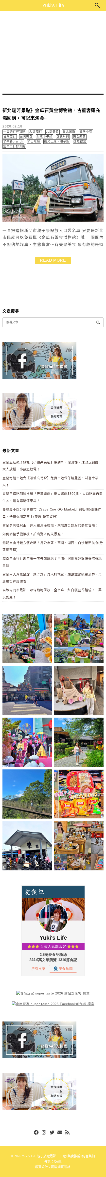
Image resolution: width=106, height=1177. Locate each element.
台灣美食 (26, 136)
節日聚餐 (33, 141)
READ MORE (53, 260)
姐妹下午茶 (44, 136)
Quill (57, 1161)
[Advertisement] (53, 52)
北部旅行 (35, 131)
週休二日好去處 (14, 146)
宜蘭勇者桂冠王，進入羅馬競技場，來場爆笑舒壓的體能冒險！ (50, 525)
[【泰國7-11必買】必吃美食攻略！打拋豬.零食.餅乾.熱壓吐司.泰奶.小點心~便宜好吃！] (79, 794)
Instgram (44, 1132)
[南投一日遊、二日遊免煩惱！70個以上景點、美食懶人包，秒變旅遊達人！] (79, 639)
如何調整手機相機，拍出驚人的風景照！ (33, 534)
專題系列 (62, 136)
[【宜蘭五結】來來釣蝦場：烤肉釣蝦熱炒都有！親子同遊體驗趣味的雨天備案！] (27, 846)
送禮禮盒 (79, 141)
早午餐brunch (13, 141)
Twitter (52, 1132)
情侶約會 (79, 136)
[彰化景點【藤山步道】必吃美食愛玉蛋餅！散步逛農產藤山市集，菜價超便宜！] (27, 639)
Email (59, 1132)
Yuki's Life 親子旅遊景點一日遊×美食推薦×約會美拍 (58, 1156)
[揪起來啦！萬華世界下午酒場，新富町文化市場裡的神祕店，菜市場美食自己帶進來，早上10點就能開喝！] (79, 846)
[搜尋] (98, 322)
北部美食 (52, 131)
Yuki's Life (53, 5)
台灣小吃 (85, 131)
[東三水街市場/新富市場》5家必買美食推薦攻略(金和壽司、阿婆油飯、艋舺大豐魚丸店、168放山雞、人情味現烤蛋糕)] (27, 691)
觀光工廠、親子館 (57, 141)
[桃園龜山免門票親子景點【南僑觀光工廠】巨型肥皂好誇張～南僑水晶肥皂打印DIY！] (79, 691)
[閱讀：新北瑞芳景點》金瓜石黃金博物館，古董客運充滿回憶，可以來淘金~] (53, 220)
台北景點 (69, 131)
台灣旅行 (9, 136)
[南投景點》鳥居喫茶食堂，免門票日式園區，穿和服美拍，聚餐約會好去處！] (79, 743)
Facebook (36, 1132)
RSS (67, 1132)
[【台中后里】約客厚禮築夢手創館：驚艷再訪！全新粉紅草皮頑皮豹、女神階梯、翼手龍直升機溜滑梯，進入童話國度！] (27, 743)
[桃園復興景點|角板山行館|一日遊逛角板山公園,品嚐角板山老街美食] (27, 794)
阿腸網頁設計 (60, 1167)
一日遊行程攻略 (14, 131)
